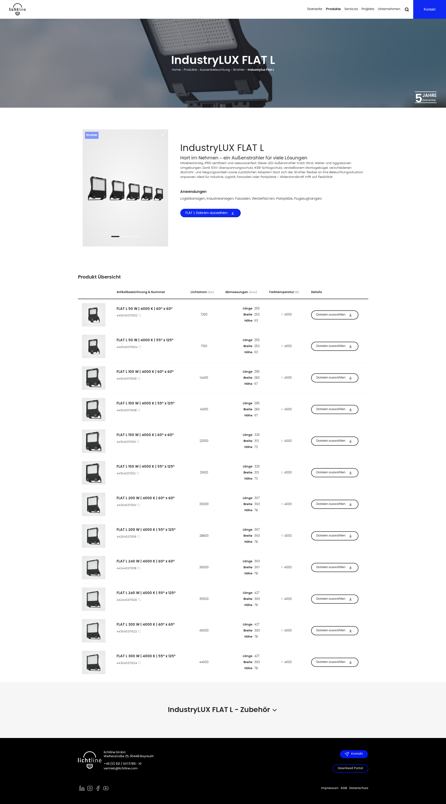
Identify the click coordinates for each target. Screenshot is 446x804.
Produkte (333, 9)
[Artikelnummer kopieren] (139, 316)
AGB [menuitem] (344, 788)
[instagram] (90, 788)
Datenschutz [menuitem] (358, 788)
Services (351, 9)
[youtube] (106, 788)
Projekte (367, 9)
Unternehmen (389, 9)
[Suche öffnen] (407, 9)
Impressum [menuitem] (329, 788)
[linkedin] (82, 788)
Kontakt (429, 9)
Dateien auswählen (330, 314)
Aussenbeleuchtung (215, 69)
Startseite (314, 9)
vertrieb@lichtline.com (120, 768)
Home (176, 69)
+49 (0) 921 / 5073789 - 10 (122, 763)
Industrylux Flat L (261, 69)
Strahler (239, 69)
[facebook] (98, 788)
